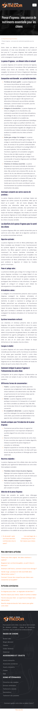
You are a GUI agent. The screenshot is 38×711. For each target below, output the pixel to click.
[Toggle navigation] (34, 5)
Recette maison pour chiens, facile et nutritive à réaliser (19, 595)
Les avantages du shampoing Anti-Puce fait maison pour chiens (27, 538)
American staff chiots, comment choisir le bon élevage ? (19, 568)
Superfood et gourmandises (10, 38)
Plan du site (19, 710)
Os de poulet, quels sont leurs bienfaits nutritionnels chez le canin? (9, 539)
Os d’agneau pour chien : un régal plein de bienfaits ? (17, 591)
